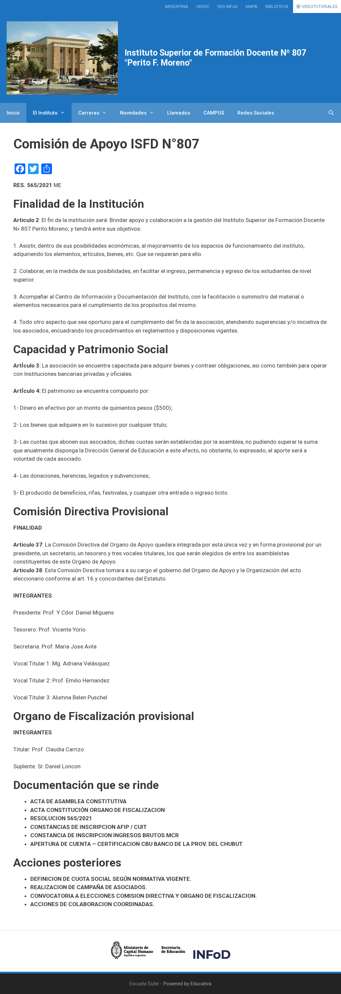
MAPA (251, 6)
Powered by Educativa (187, 984)
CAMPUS (213, 113)
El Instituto (45, 113)
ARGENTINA (176, 6)
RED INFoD (227, 6)
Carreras (88, 113)
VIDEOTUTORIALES (319, 6)
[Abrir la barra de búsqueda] (331, 113)
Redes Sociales (255, 113)
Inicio (13, 113)
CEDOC (202, 6)
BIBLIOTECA (276, 6)
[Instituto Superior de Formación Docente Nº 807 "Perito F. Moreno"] (62, 58)
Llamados (178, 113)
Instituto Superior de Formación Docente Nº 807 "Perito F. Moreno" (215, 58)
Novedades (133, 113)
